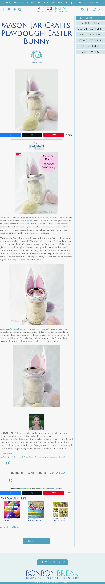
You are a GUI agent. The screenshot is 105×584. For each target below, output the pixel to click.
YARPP (14, 527)
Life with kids (90, 46)
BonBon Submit (94, 10)
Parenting (35, 3)
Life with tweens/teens (91, 52)
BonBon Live (88, 10)
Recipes (24, 3)
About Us (93, 3)
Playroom (40, 329)
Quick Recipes (90, 23)
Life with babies (90, 34)
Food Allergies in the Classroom (53, 217)
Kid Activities (63, 3)
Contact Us (46, 583)
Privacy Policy (56, 583)
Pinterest (30, 457)
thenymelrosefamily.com (13, 439)
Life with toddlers (90, 40)
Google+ (7, 457)
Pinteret (14, 10)
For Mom (49, 3)
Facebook (4, 10)
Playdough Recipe (17, 329)
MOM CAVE (58, 473)
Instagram (20, 10)
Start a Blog (67, 583)
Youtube (63, 457)
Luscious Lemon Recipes (32, 341)
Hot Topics (12, 3)
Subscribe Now (53, 562)
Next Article (36, 541)
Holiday (28, 220)
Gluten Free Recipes (90, 29)
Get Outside (79, 3)
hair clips (65, 223)
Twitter (8, 10)
